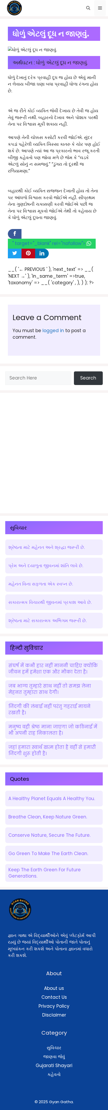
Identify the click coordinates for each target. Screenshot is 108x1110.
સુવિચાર (54, 1048)
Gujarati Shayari (54, 1065)
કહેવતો (54, 1074)
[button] (88, 8)
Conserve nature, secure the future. (49, 835)
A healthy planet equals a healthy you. (51, 798)
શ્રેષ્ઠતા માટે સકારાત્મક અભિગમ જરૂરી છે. (47, 620)
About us (54, 988)
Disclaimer (54, 1015)
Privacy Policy (54, 1006)
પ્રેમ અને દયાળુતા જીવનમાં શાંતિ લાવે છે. (45, 565)
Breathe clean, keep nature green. (47, 817)
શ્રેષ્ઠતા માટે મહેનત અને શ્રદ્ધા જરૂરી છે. (46, 547)
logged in (53, 330)
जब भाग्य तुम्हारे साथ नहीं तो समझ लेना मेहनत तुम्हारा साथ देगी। (49, 689)
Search (88, 378)
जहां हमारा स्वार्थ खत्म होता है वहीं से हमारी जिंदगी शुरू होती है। (52, 750)
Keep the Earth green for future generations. (44, 873)
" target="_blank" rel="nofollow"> (49, 243)
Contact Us (54, 997)
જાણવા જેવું (54, 1056)
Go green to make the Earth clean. (48, 853)
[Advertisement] (54, 452)
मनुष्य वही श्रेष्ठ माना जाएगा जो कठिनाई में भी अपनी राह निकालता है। (52, 730)
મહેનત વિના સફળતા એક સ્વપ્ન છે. (40, 584)
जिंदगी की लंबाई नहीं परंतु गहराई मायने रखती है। (49, 709)
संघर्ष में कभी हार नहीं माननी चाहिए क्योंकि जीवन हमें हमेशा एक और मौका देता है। (53, 668)
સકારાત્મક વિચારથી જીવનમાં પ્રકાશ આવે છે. (49, 602)
